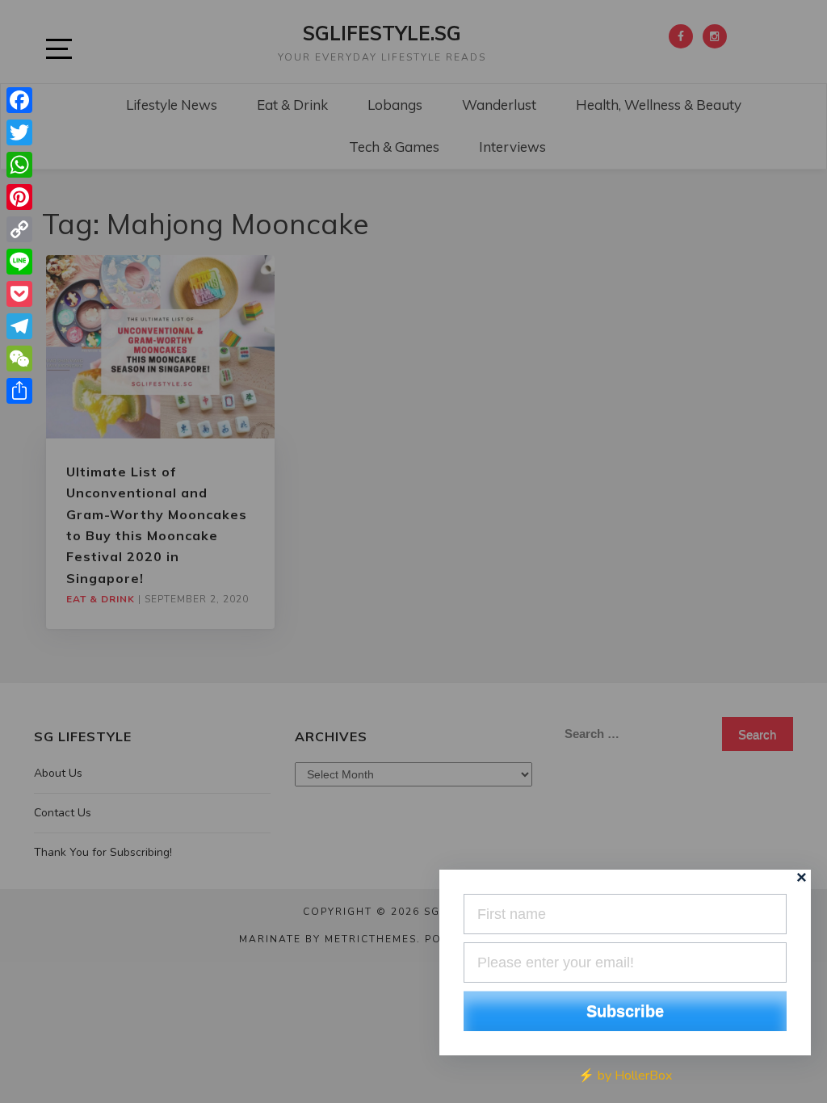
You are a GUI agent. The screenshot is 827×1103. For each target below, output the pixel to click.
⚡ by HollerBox (625, 1075)
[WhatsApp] (19, 165)
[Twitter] (19, 132)
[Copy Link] (19, 229)
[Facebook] (19, 100)
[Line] (19, 261)
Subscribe (625, 1011)
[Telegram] (19, 326)
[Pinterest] (19, 197)
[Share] (19, 391)
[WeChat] (19, 358)
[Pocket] (19, 294)
